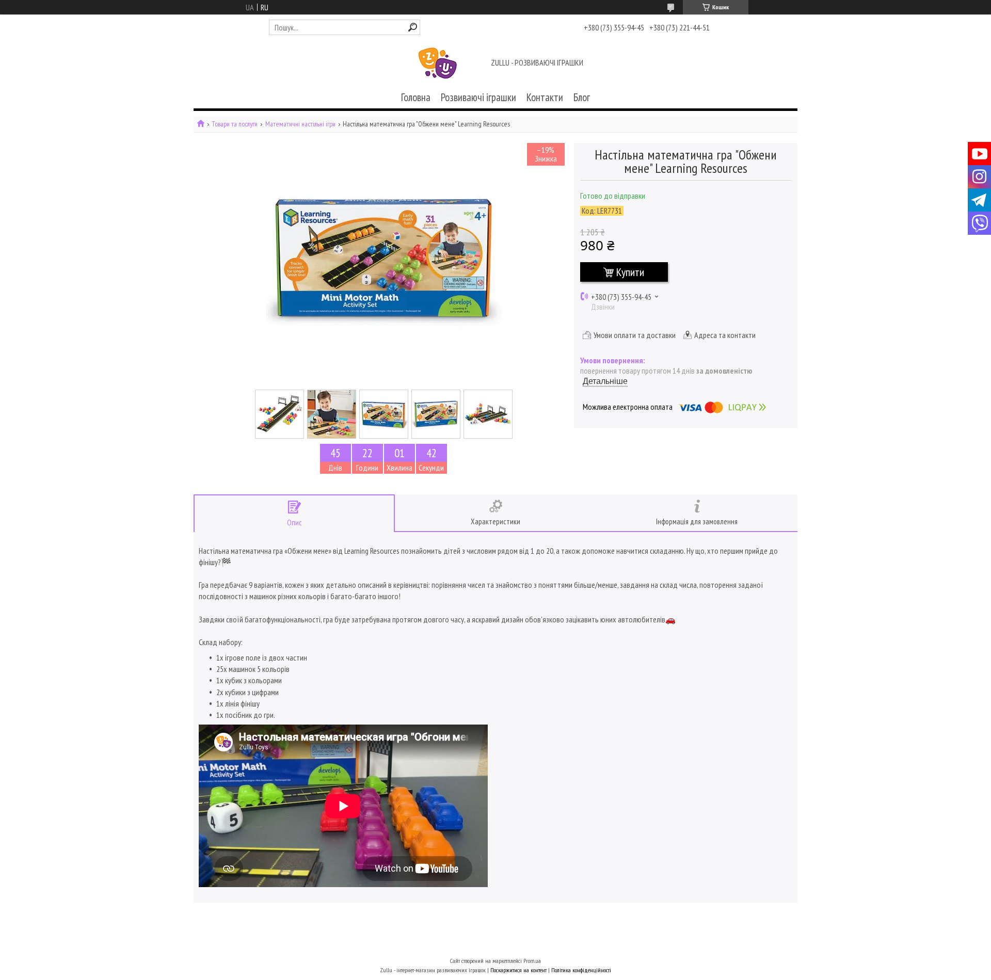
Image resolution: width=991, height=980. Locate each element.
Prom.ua (532, 961)
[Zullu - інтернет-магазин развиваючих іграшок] (437, 63)
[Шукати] (412, 27)
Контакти (544, 97)
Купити (630, 272)
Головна (415, 97)
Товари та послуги (235, 124)
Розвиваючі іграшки (478, 97)
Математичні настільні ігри (300, 124)
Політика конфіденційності (581, 970)
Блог (581, 97)
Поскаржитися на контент (518, 970)
